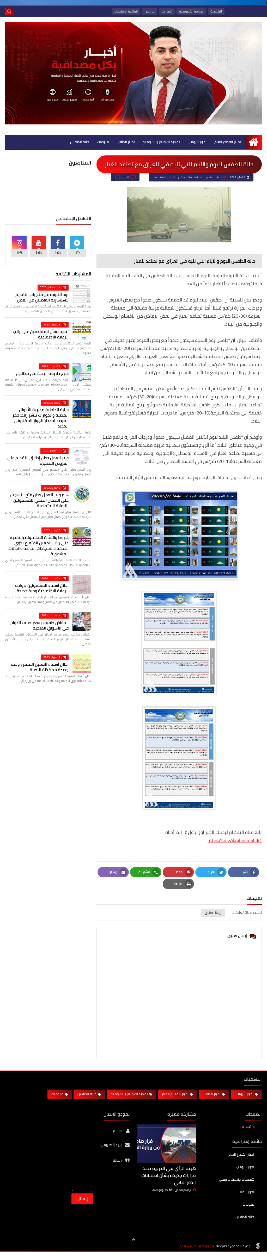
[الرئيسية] (253, 142)
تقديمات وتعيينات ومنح (161, 142)
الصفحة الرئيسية (190, 177)
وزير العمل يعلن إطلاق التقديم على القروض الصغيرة (38, 460)
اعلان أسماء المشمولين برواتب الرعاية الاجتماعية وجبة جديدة (42, 588)
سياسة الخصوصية (191, 11)
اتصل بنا (167, 11)
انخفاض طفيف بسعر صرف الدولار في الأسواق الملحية (39, 625)
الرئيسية (216, 11)
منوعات (103, 142)
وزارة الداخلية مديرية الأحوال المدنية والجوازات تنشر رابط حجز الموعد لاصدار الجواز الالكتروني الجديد (41, 418)
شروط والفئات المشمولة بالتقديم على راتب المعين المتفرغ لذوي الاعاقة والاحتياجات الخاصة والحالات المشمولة (38, 545)
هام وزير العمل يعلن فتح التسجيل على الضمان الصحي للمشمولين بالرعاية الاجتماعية (39, 500)
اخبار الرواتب (197, 142)
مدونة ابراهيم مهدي (195, 1246)
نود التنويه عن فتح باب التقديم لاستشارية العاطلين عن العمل (42, 297)
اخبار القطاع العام (227, 142)
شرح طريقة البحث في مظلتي (42, 373)
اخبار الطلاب (126, 142)
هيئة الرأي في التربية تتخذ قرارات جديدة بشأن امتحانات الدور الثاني (168, 1175)
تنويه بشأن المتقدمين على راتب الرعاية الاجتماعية (41, 334)
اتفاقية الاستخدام (126, 11)
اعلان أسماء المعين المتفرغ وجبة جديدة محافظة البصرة (40, 667)
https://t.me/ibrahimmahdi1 (235, 840)
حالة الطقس (79, 142)
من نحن (150, 11)
